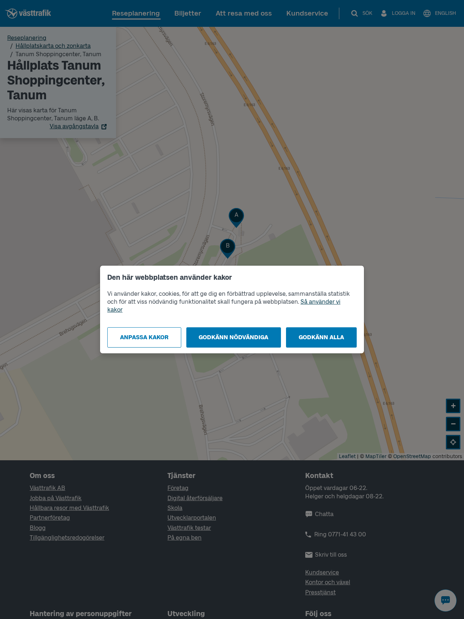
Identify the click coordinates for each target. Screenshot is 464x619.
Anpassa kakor (144, 337)
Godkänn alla (321, 337)
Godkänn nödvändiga (233, 337)
